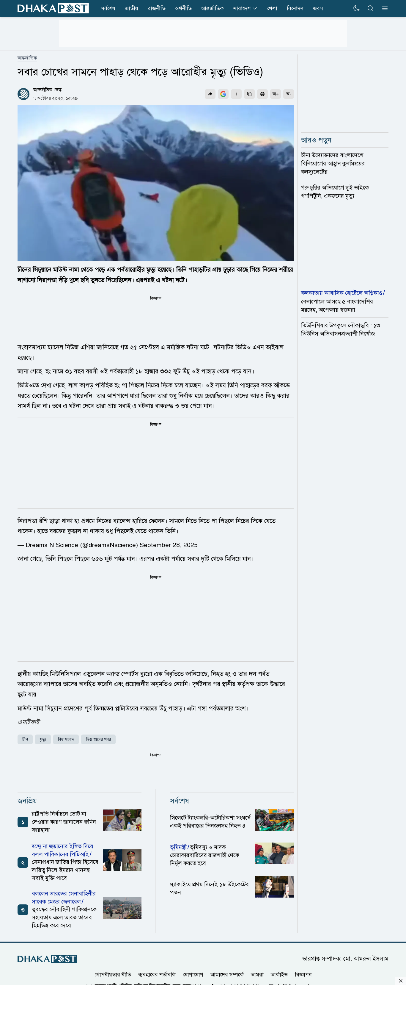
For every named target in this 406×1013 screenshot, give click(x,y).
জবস (318, 8)
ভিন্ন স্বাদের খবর (98, 739)
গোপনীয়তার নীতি (113, 974)
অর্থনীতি (183, 8)
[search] (370, 8)
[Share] (210, 94)
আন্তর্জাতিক (212, 8)
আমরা (257, 974)
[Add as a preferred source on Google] (223, 94)
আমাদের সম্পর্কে (227, 974)
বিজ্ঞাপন (303, 974)
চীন (25, 739)
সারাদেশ (242, 8)
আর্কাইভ (279, 974)
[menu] (383, 8)
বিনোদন (295, 8)
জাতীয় (131, 8)
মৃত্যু (43, 739)
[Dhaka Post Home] (47, 959)
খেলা (272, 8)
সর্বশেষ (108, 8)
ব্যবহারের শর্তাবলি (157, 974)
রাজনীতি (157, 8)
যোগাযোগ (193, 974)
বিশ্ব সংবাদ (66, 739)
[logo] (53, 8)
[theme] (356, 8)
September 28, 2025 (169, 545)
